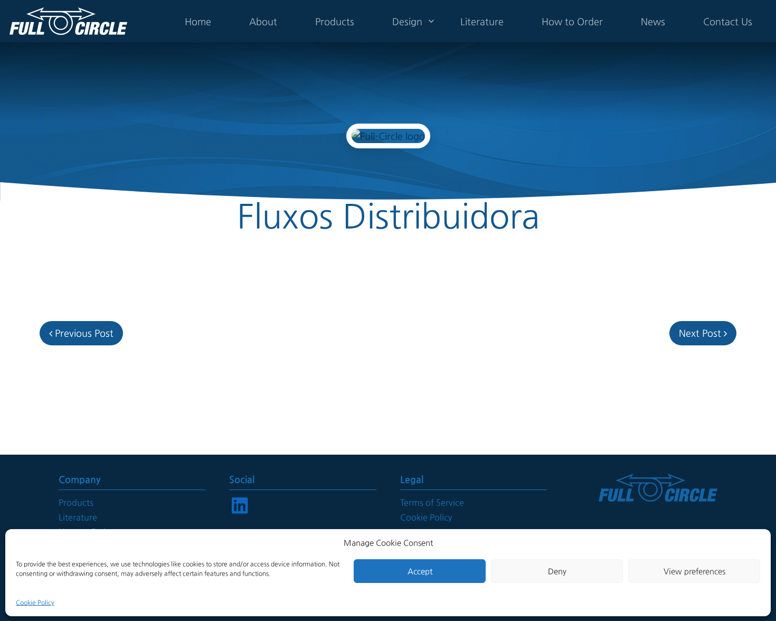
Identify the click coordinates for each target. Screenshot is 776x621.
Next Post (701, 333)
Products (334, 21)
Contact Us (727, 21)
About (263, 21)
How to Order (572, 21)
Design (407, 21)
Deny (557, 571)
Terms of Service (432, 502)
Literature (482, 21)
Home (198, 21)
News (653, 21)
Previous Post (82, 333)
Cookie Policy (35, 602)
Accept (420, 571)
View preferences (694, 571)
